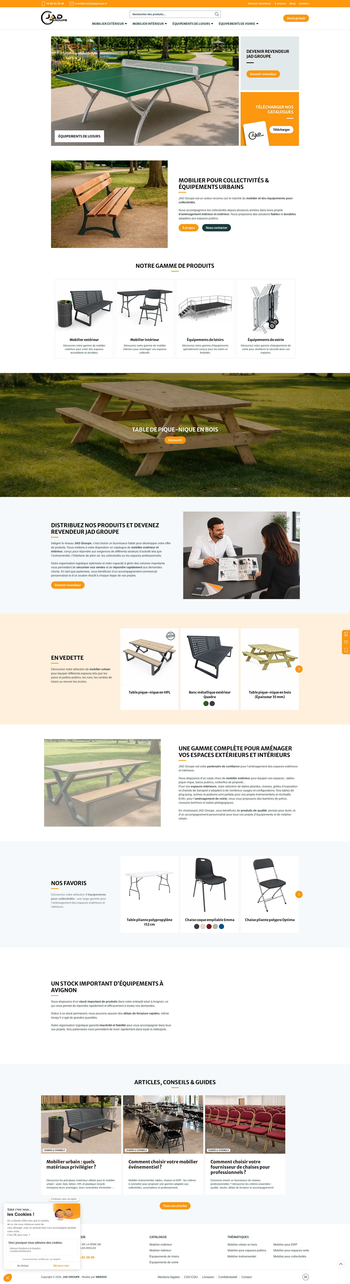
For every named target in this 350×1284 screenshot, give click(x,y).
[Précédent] (58, 91)
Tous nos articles (175, 1206)
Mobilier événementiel (242, 1256)
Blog (292, 3)
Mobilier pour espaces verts (291, 1250)
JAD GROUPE (71, 1276)
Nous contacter (216, 228)
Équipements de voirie (237, 24)
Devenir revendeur (259, 3)
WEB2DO (101, 1276)
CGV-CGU (191, 1277)
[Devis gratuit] (346, 634)
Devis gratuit (296, 18)
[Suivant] (231, 91)
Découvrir (175, 440)
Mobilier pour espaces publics (247, 1250)
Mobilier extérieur (108, 24)
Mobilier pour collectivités (289, 1256)
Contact (304, 3)
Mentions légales (169, 1277)
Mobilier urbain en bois (242, 1244)
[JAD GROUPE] (54, 18)
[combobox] (175, 14)
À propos (280, 3)
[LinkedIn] (305, 1277)
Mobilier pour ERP (285, 1244)
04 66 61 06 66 (83, 1257)
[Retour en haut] (341, 1264)
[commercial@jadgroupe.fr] (346, 642)
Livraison (208, 1277)
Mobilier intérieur (148, 24)
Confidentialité (227, 1277)
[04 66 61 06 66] (346, 650)
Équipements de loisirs (191, 24)
